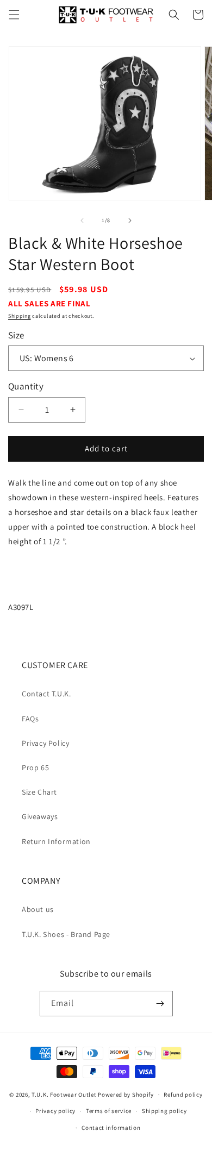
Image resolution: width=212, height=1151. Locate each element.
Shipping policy (164, 1111)
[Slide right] (130, 220)
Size (16, 335)
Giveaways (40, 816)
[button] (14, 15)
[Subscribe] (160, 1003)
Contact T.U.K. (46, 694)
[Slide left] (82, 220)
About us (38, 909)
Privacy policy (55, 1111)
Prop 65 (35, 767)
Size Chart (39, 792)
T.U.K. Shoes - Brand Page (66, 934)
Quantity (25, 386)
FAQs (30, 719)
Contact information (111, 1127)
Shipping (19, 315)
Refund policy (183, 1094)
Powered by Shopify (126, 1094)
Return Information (56, 841)
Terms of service (109, 1111)
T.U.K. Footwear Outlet (64, 1094)
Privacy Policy (45, 743)
